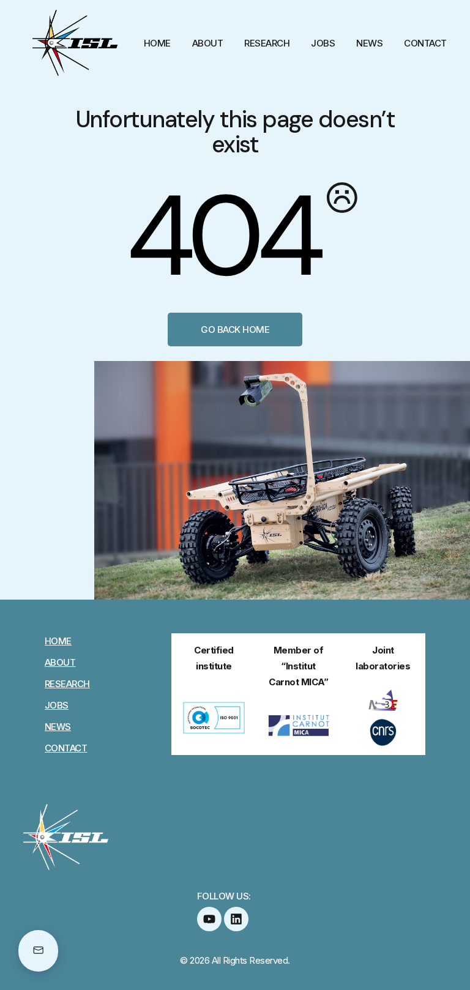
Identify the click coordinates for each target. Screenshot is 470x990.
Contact (425, 43)
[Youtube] (209, 919)
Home (157, 43)
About (207, 43)
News (369, 43)
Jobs (323, 43)
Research (266, 43)
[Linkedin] (236, 919)
